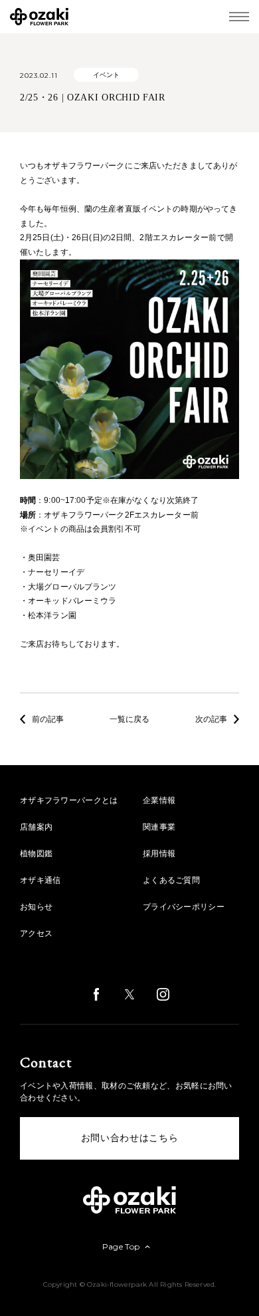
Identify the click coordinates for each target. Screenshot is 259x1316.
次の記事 (211, 719)
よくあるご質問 (171, 880)
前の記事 (48, 719)
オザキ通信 (40, 880)
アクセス (36, 933)
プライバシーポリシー (183, 906)
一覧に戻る (129, 719)
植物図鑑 (36, 853)
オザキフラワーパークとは (69, 800)
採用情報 (159, 853)
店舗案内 (36, 827)
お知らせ (36, 906)
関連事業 (159, 827)
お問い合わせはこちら (130, 1138)
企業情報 (159, 800)
